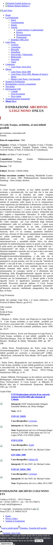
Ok (37, 541)
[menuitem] (29, 15)
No (41, 541)
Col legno (33, 421)
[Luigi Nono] (6, 10)
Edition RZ (33, 459)
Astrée (31, 445)
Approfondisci (6, 544)
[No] (14, 544)
